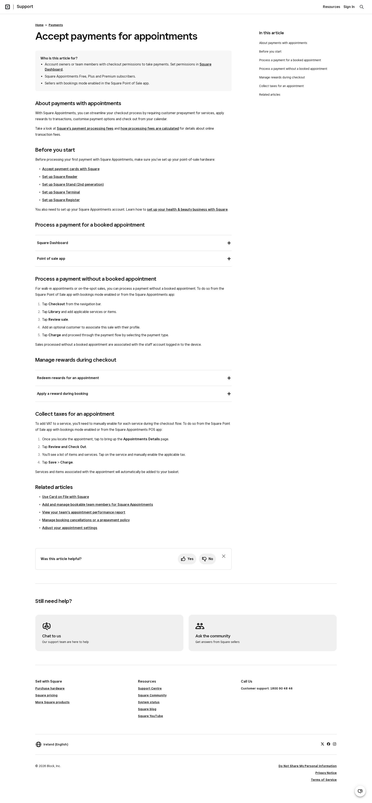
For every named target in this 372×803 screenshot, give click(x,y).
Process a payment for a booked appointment (290, 60)
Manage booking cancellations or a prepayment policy (86, 520)
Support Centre (150, 688)
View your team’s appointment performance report (83, 512)
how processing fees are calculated (150, 128)
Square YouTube (150, 716)
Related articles (269, 94)
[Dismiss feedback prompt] (223, 556)
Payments (56, 25)
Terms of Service (324, 779)
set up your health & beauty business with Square (187, 209)
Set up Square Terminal (61, 192)
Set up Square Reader (60, 177)
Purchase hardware (50, 688)
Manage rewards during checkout (282, 77)
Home (39, 25)
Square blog (147, 709)
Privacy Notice (326, 773)
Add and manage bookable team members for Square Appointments (97, 505)
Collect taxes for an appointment (281, 86)
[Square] (7, 7)
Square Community (152, 695)
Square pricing (46, 695)
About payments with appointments (283, 43)
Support (25, 6)
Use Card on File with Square (65, 497)
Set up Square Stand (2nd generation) (73, 184)
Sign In (349, 7)
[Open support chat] (360, 791)
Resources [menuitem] (331, 7)
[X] (322, 743)
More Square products (52, 702)
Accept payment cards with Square (70, 169)
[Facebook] (328, 743)
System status (149, 702)
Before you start (270, 51)
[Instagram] (334, 743)
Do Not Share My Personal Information (308, 766)
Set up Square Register (61, 200)
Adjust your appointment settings (69, 528)
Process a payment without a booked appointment (293, 68)
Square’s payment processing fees (85, 128)
